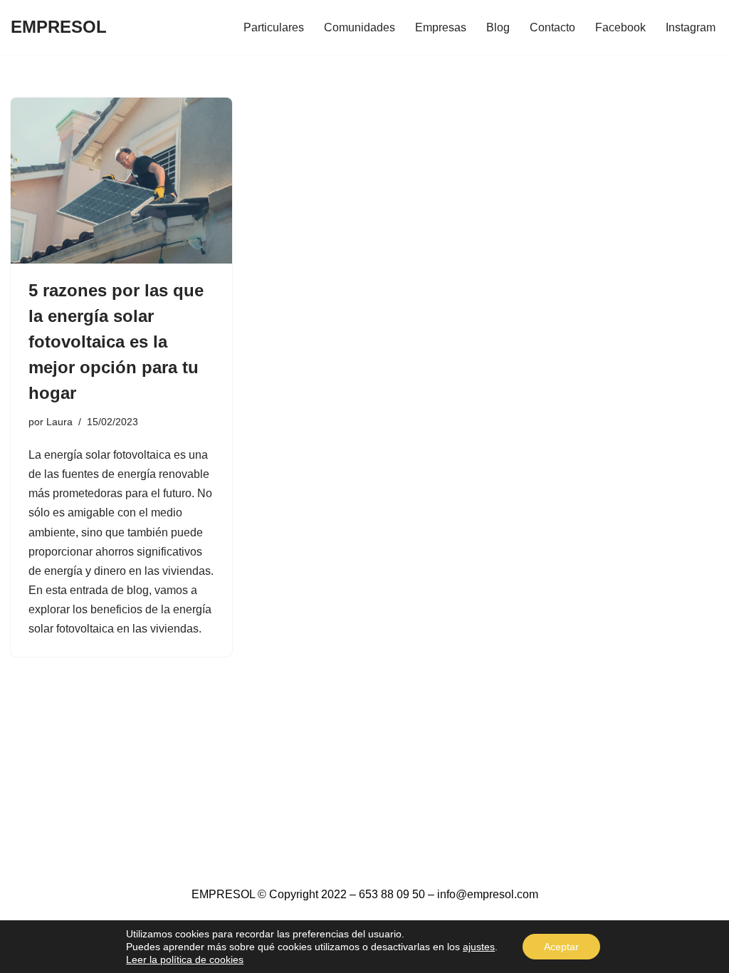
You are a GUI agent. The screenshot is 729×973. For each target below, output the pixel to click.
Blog (498, 27)
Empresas (440, 27)
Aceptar (561, 946)
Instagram (690, 27)
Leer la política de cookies (184, 959)
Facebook (620, 27)
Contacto (552, 27)
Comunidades (359, 27)
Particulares (273, 27)
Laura (59, 421)
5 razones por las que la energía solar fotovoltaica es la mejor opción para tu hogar (116, 341)
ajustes (479, 946)
